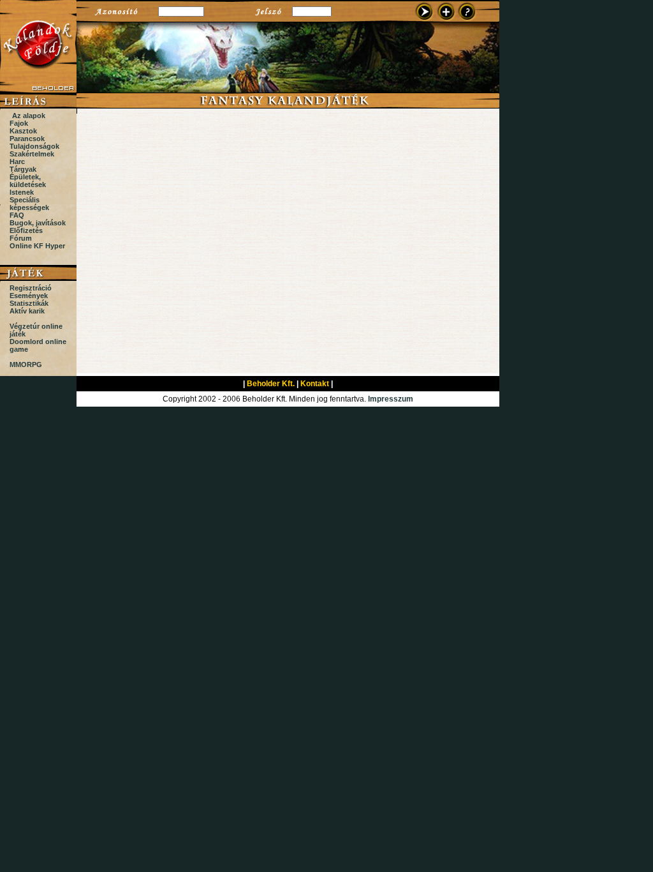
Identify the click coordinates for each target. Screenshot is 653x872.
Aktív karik (27, 311)
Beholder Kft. (271, 383)
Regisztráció (31, 288)
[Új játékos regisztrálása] (446, 19)
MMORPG (26, 364)
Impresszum (390, 399)
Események (29, 295)
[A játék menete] (467, 19)
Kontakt (314, 383)
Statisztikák (29, 303)
